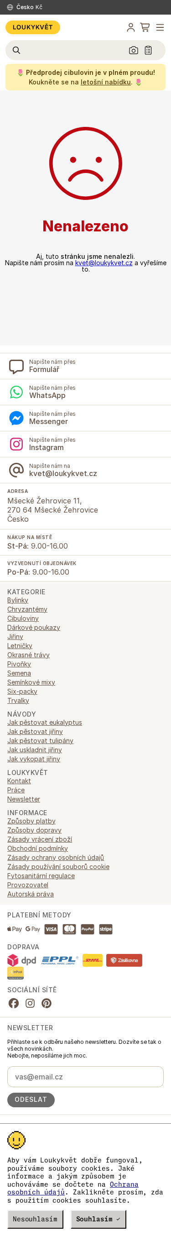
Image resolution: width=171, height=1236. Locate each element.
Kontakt (19, 781)
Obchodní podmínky (37, 848)
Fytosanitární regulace (41, 876)
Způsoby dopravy (34, 830)
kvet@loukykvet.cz (104, 263)
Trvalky (18, 700)
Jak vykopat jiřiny (33, 759)
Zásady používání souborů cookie (58, 866)
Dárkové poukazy (33, 627)
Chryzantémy (27, 609)
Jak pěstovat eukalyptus (44, 722)
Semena (19, 673)
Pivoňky (19, 664)
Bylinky (17, 600)
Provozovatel (27, 885)
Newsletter (23, 799)
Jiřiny (15, 636)
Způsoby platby (31, 821)
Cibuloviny (23, 618)
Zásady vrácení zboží (39, 839)
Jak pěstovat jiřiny (35, 731)
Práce (16, 790)
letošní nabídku (106, 82)
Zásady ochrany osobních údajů (55, 857)
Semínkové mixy (31, 682)
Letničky (19, 645)
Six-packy (22, 691)
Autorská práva (30, 894)
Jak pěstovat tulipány (40, 740)
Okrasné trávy (28, 655)
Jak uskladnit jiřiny (34, 750)
